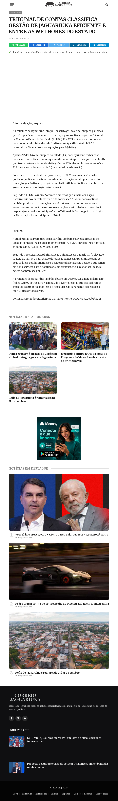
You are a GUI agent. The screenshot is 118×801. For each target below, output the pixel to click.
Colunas (54, 794)
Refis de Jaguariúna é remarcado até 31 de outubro (32, 399)
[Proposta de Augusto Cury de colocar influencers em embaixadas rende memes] (16, 767)
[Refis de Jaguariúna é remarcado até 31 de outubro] (33, 380)
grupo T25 (62, 788)
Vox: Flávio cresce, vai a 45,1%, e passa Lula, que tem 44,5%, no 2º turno (61, 534)
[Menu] (12, 4)
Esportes (66, 794)
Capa (15, 794)
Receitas (88, 794)
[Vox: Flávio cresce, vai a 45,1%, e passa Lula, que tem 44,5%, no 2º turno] (59, 502)
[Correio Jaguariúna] (59, 4)
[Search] (106, 4)
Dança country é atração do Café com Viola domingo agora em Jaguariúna (33, 355)
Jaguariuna (15, 12)
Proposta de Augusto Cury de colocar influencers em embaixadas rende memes (68, 765)
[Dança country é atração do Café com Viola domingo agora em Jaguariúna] (33, 336)
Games (77, 794)
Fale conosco (102, 794)
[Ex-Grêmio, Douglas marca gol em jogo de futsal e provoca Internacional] (16, 741)
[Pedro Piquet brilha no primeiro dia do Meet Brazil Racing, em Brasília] (59, 571)
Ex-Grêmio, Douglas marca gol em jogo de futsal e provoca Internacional (64, 739)
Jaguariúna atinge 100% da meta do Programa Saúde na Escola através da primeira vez (84, 357)
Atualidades (41, 794)
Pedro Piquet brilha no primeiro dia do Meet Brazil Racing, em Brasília (62, 603)
